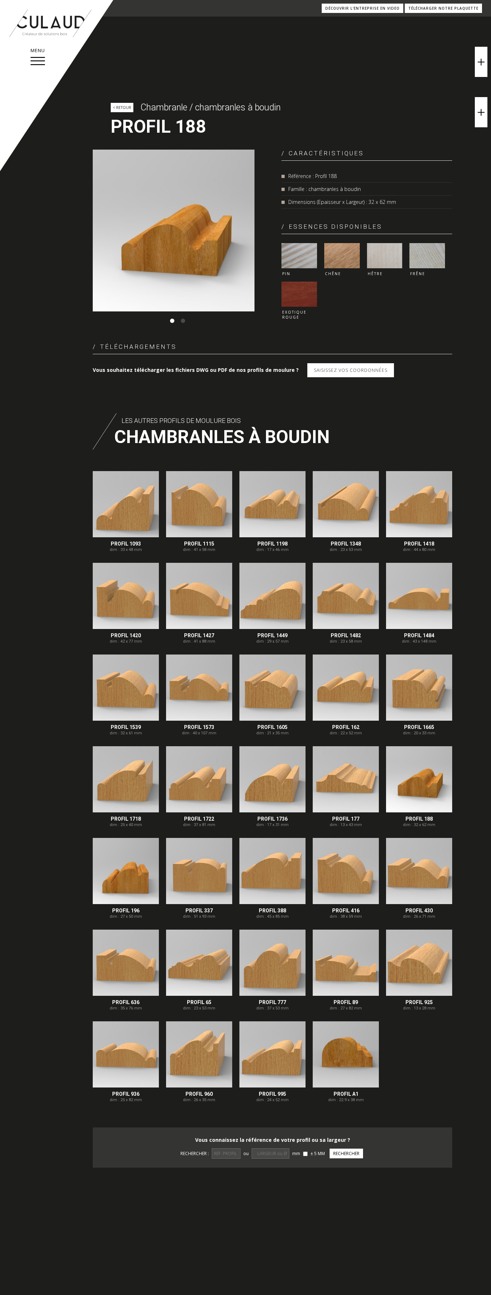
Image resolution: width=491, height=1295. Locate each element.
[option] (173, 230)
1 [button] (172, 321)
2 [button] (183, 321)
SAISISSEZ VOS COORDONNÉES (350, 370)
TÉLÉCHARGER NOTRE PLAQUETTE (443, 8)
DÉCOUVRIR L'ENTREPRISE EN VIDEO (362, 8)
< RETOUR (122, 107)
